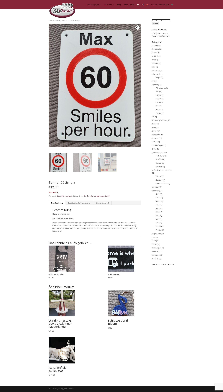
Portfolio (108, 5)
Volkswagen (156, 248)
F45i (157, 91)
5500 (157, 205)
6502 (157, 219)
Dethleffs (155, 56)
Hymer (154, 131)
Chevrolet (155, 49)
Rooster (159, 163)
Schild (107, 196)
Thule (154, 240)
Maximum (100, 196)
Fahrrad (159, 176)
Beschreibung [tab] (57, 203)
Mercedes (155, 187)
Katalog (154, 142)
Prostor (158, 230)
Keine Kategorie (158, 145)
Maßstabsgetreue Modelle (161, 170)
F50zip (158, 102)
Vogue (158, 77)
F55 (157, 106)
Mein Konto (129, 5)
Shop (119, 5)
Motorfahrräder (161, 183)
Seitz (153, 237)
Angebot (155, 45)
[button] (137, 27)
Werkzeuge (156, 255)
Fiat (153, 117)
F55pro (158, 109)
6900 (157, 223)
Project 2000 (156, 233)
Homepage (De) (93, 5)
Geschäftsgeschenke (60, 21)
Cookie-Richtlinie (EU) (160, 5)
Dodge (154, 60)
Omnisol (159, 226)
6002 (157, 215)
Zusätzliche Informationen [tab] (79, 203)
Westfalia (155, 258)
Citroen (154, 52)
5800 (157, 212)
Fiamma (155, 84)
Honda (154, 127)
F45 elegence (161, 88)
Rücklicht (159, 167)
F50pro (158, 99)
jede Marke (156, 135)
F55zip (158, 113)
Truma (154, 244)
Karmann (155, 138)
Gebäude (159, 180)
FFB (153, 81)
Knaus (154, 149)
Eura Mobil (156, 70)
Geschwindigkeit (90, 196)
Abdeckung (160, 156)
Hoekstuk (159, 159)
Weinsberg (155, 251)
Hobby (154, 124)
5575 (157, 208)
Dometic (155, 63)
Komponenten (157, 152)
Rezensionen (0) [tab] (102, 203)
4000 (157, 194)
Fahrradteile (156, 74)
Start (50, 21)
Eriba (153, 67)
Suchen (155, 24)
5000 (157, 198)
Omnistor (155, 191)
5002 (157, 201)
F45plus (159, 95)
